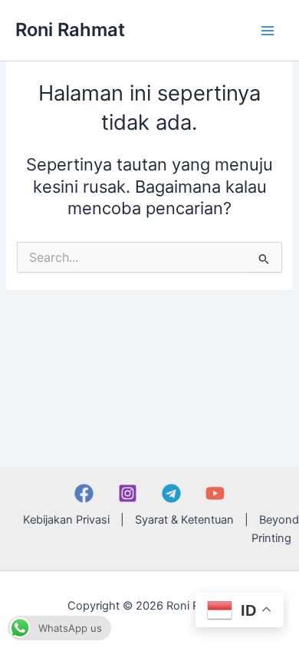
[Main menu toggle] (267, 31)
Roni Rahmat (70, 29)
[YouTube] (215, 493)
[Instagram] (127, 493)
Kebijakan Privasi (66, 520)
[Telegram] (171, 493)
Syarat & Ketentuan (184, 520)
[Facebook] (84, 493)
